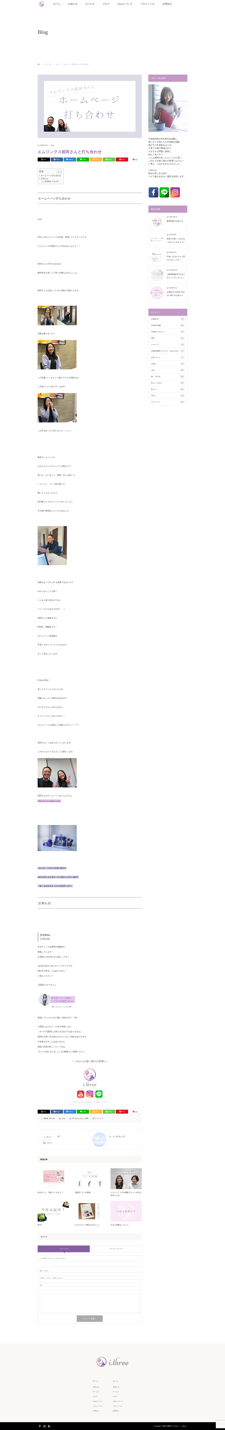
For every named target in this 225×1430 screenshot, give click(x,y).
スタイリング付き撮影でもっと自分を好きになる (126, 1193)
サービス (96, 1392)
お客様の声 (167, 319)
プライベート (167, 402)
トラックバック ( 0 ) (115, 1249)
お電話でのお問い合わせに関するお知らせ (176, 293)
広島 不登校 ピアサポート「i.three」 (174, 1426)
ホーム (95, 1381)
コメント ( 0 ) (63, 1249)
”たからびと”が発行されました (86, 1225)
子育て (167, 396)
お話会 (167, 364)
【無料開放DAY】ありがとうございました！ (176, 276)
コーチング (167, 344)
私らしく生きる (167, 383)
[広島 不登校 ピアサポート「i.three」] (112, 1367)
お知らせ (44, 179)
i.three (52, 145)
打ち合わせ (76, 1118)
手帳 (167, 338)
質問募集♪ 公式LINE (51, 181)
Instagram (44, 1426)
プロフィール (97, 1406)
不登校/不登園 (167, 325)
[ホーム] (38, 61)
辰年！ (40, 1225)
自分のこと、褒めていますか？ (50, 1192)
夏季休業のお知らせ (175, 221)
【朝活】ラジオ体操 (82, 1192)
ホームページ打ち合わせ (51, 176)
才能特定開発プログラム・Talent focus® (167, 351)
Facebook (40, 1426)
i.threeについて (98, 1401)
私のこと (167, 389)
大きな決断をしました (120, 1225)
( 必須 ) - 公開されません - (51, 1278)
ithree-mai (52, 1118)
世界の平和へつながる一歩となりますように (176, 240)
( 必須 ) (44, 1271)
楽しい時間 (84, 1118)
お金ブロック (167, 357)
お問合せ (96, 1411)
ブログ (95, 1396)
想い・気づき (167, 376)
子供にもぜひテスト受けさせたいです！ (176, 258)
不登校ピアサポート (167, 332)
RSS (49, 1426)
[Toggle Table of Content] (58, 172)
